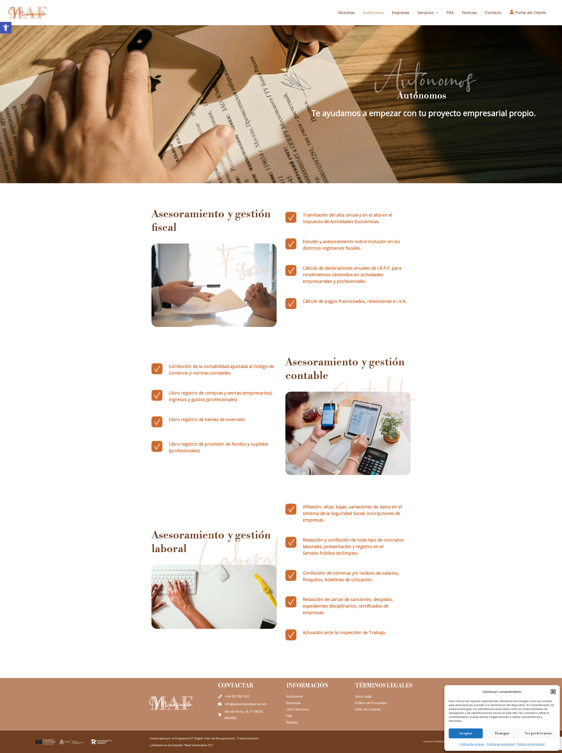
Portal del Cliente (530, 12)
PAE (450, 12)
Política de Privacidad (371, 703)
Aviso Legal (363, 696)
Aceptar (465, 733)
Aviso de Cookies (368, 709)
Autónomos (373, 12)
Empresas (400, 12)
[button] (5, 27)
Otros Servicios (297, 709)
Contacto (493, 12)
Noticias (469, 12)
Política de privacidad (501, 744)
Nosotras (346, 12)
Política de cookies (472, 744)
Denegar (502, 733)
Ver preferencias (538, 733)
